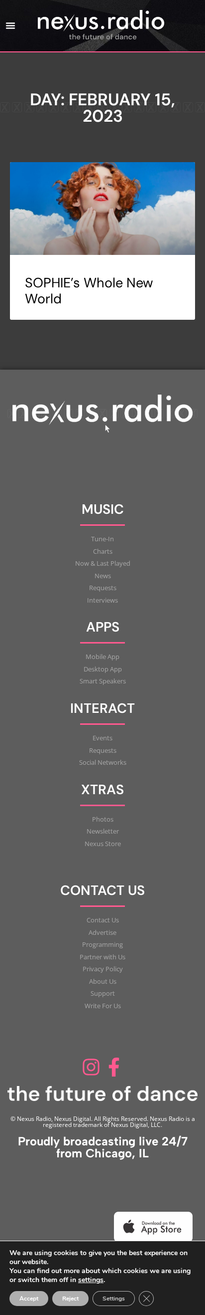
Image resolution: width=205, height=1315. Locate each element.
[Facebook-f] (113, 1067)
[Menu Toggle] (10, 25)
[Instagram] (91, 1067)
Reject (70, 1299)
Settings (113, 1299)
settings (90, 1280)
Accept (28, 1299)
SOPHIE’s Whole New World (89, 290)
